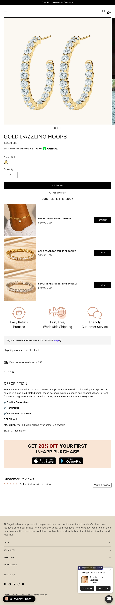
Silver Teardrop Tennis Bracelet (57, 284)
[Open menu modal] (5, 11)
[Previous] (34, 2)
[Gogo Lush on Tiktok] (19, 585)
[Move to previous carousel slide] (102, 506)
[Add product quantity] (6, 175)
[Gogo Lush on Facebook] (5, 585)
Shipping (8, 350)
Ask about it (103, 588)
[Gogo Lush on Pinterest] (10, 585)
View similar (87, 588)
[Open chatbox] (109, 599)
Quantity (8, 169)
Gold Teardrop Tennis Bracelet (57, 251)
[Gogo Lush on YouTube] (23, 585)
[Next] (81, 2)
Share (10, 372)
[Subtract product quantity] (14, 175)
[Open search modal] (104, 11)
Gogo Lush (25, 595)
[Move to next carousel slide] (108, 506)
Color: (10, 157)
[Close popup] (110, 570)
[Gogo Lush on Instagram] (14, 585)
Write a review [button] (102, 485)
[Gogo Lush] (57, 11)
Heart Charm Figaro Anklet (54, 218)
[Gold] (6, 162)
